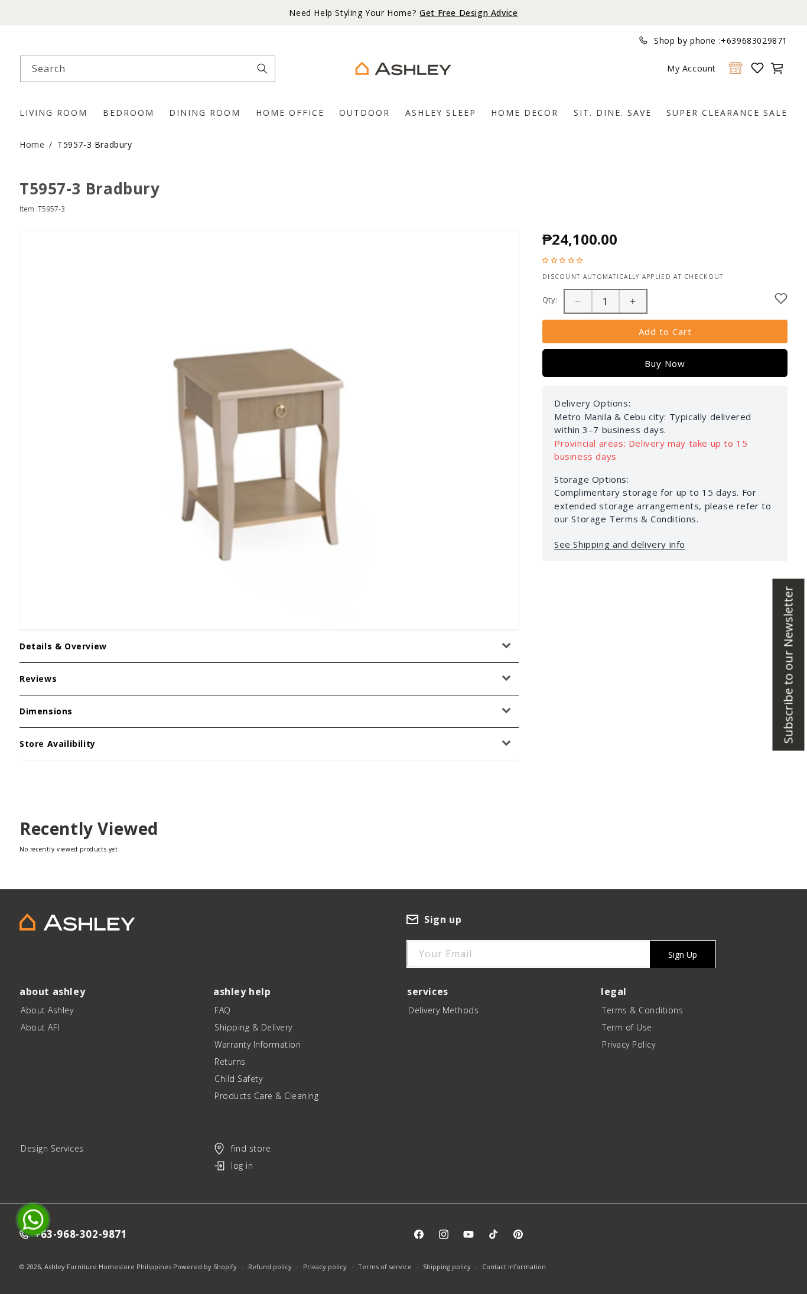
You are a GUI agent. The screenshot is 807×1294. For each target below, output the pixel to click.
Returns (230, 1061)
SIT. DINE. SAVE (613, 112)
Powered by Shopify (205, 1266)
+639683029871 (754, 40)
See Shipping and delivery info (619, 544)
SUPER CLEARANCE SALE (727, 112)
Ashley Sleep (440, 112)
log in (242, 1165)
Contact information (514, 1266)
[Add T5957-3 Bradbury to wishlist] (781, 298)
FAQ (222, 1010)
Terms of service (385, 1266)
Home (31, 144)
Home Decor (524, 112)
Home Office (290, 112)
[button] (777, 68)
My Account (691, 68)
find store (251, 1148)
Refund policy (270, 1266)
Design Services (52, 1148)
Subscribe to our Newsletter (788, 665)
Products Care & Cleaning (266, 1095)
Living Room (53, 112)
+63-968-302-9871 (81, 1234)
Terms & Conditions (642, 1010)
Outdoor (364, 112)
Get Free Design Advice (468, 12)
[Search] (262, 69)
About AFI (40, 1027)
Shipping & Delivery (253, 1027)
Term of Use (627, 1027)
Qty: (550, 299)
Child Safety (238, 1078)
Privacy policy (325, 1266)
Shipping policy (447, 1266)
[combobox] (147, 69)
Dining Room (204, 112)
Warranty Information (257, 1044)
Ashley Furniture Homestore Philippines (107, 1266)
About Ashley (47, 1010)
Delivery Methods (443, 1010)
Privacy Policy (628, 1044)
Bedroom (128, 112)
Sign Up (682, 954)
